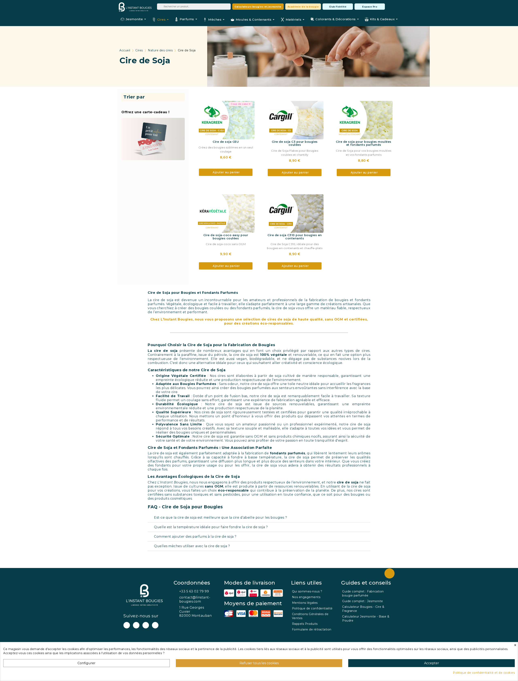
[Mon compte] (390, 6)
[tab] (259, 517)
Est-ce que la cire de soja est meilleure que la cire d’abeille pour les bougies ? (220, 517)
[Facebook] (136, 625)
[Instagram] (145, 625)
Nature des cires (160, 50)
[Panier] (397, 6)
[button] (258, 6)
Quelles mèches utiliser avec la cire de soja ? (192, 546)
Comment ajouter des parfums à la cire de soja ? (195, 536)
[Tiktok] (155, 625)
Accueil (124, 50)
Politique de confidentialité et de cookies (484, 673)
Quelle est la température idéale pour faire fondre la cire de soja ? (211, 527)
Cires (139, 50)
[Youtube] (126, 625)
